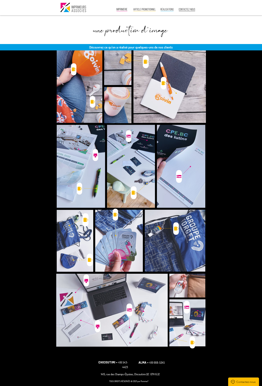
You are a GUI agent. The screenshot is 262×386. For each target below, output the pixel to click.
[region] (168, 85)
